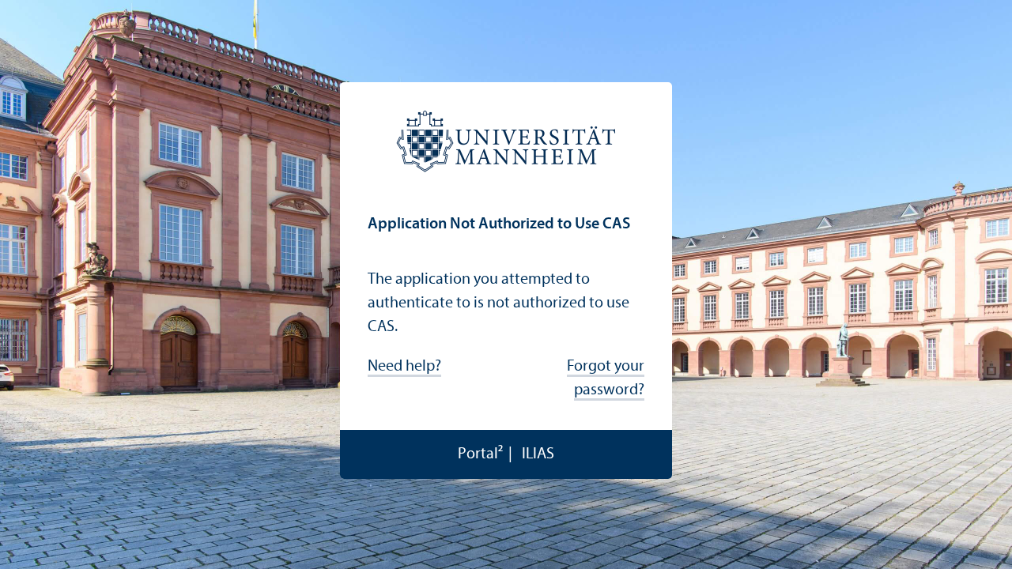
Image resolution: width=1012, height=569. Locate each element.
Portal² (480, 454)
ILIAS (538, 454)
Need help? (404, 367)
